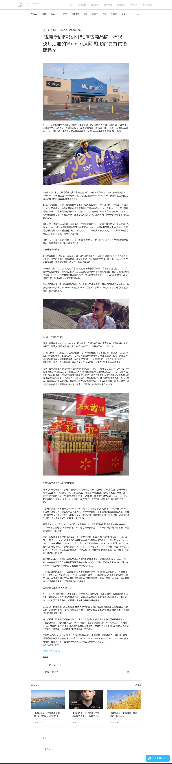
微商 (85, 14)
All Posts (34, 14)
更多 (123, 14)
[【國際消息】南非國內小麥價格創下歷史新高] (124, 699)
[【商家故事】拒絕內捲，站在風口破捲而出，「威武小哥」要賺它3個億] (86, 699)
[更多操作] (127, 30)
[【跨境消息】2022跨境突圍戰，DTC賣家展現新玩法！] (48, 699)
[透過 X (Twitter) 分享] (49, 665)
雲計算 (44, 14)
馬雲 (104, 14)
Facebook (54, 14)
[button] (138, 14)
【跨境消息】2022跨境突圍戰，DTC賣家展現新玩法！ (47, 714)
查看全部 (137, 685)
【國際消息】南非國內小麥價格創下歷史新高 (123, 714)
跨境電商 (114, 14)
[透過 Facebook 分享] (44, 665)
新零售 (65, 14)
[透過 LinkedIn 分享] (55, 665)
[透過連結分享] (61, 665)
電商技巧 (94, 14)
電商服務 (75, 14)
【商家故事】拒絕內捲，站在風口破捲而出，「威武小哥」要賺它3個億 (85, 714)
